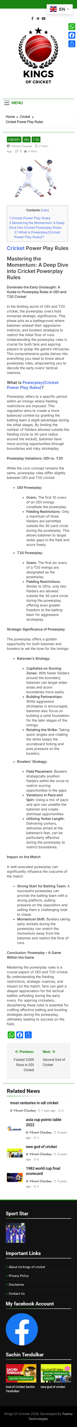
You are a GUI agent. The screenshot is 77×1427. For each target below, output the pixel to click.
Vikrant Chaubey (21, 146)
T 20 (36, 139)
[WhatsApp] (72, 26)
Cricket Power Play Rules (29, 218)
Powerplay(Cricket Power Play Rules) (33, 385)
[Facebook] (72, 35)
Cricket (14, 139)
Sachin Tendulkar (20, 1378)
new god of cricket (41, 1147)
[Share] (72, 44)
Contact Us (17, 1294)
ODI (26, 139)
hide (45, 210)
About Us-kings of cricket (27, 1267)
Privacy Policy (19, 1276)
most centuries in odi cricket (34, 1103)
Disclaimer (16, 1285)
